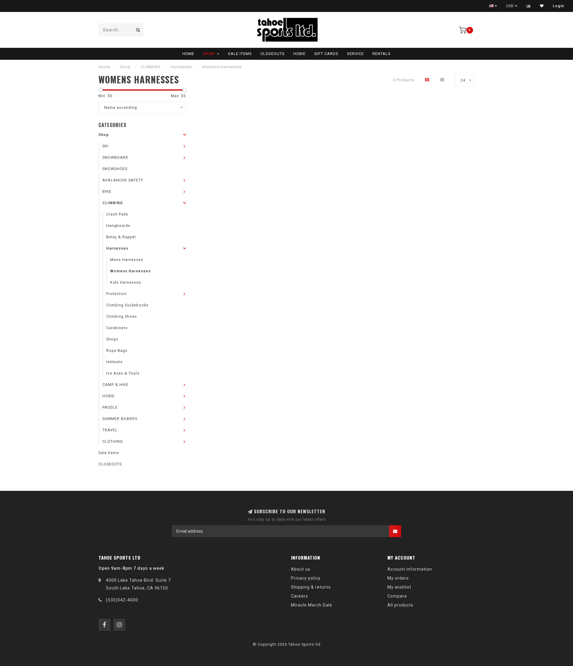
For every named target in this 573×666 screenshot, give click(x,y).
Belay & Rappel (121, 237)
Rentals (381, 53)
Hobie (299, 53)
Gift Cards (326, 53)
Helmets (114, 362)
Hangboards (118, 225)
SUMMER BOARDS (119, 418)
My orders (398, 578)
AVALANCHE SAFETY (122, 180)
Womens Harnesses (130, 271)
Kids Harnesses (125, 282)
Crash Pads (117, 214)
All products (400, 605)
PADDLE (110, 407)
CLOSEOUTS (273, 53)
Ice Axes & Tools (123, 373)
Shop (209, 53)
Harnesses (117, 248)
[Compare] (528, 6)
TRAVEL (110, 430)
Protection (116, 293)
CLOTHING (112, 441)
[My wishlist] (542, 6)
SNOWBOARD (115, 157)
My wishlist (399, 587)
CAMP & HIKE (115, 384)
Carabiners (117, 328)
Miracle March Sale (311, 605)
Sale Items (240, 53)
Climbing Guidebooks (127, 305)
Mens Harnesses (126, 259)
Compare (397, 596)
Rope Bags (116, 350)
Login (558, 6)
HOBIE (108, 396)
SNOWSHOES (114, 168)
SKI (105, 146)
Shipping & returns (311, 587)
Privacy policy (306, 578)
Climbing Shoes (121, 316)
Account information (409, 569)
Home (188, 53)
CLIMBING (112, 203)
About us (300, 569)
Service (355, 53)
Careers (299, 596)
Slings (112, 339)
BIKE (106, 191)
